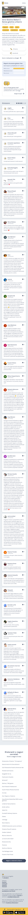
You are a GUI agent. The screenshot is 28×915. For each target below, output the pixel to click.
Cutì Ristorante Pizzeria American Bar (13, 767)
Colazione (5, 30)
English (4, 882)
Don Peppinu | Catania (8, 796)
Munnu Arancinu (7, 835)
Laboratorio (14, 30)
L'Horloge (4, 819)
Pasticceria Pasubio (7, 777)
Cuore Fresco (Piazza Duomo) (10, 789)
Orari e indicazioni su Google (10, 58)
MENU (24, 3)
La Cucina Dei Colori (8, 838)
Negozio (5, 27)
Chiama (15, 49)
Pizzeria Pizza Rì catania (9, 829)
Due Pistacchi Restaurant (9, 786)
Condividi (15, 53)
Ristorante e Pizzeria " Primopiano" (12, 761)
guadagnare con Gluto (8, 891)
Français (4, 883)
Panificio (22, 30)
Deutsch (4, 886)
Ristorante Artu (6, 842)
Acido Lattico (5, 807)
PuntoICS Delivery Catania (9, 813)
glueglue (6, 877)
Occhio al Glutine (7, 848)
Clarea (4, 816)
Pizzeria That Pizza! (7, 854)
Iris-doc (4, 793)
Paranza (4, 845)
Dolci (17, 27)
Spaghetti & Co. (6, 774)
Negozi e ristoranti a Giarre (14, 860)
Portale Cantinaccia (7, 770)
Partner (19, 895)
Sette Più (4, 810)
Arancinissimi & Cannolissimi (11, 764)
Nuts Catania (6, 823)
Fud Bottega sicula (7, 851)
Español (4, 885)
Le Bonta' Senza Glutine (8, 804)
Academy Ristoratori (12, 902)
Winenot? (5, 780)
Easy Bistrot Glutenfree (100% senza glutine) (12, 799)
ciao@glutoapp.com (13, 897)
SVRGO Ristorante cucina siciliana (12, 826)
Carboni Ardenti (6, 832)
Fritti (11, 27)
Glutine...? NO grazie (7, 783)
